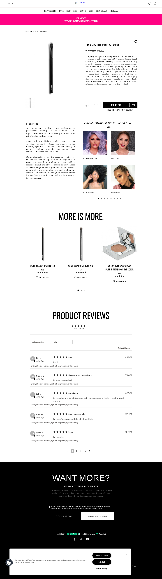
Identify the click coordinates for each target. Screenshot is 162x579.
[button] (67, 451)
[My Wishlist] (149, 3)
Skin (68, 11)
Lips (75, 11)
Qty (87, 105)
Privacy (135, 566)
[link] (95, 50)
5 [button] (89, 451)
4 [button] (85, 451)
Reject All (102, 562)
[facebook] (74, 539)
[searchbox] (40, 342)
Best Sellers (50, 11)
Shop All (114, 11)
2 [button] (76, 451)
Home (27, 31)
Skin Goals (101, 11)
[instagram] (81, 539)
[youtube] (88, 539)
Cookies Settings (101, 568)
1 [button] (72, 451)
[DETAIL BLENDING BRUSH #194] (81, 244)
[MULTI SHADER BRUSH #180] (43, 244)
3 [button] (80, 451)
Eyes (91, 11)
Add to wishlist (135, 41)
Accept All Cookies (102, 555)
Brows (83, 11)
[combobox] (95, 105)
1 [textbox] (94, 105)
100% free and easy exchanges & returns (81, 19)
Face (61, 11)
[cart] (155, 3)
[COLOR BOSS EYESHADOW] (119, 244)
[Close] (126, 554)
